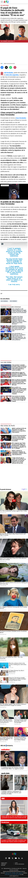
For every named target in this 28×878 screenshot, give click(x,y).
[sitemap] (22, 858)
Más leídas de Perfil (8, 426)
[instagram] (6, 858)
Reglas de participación (19, 864)
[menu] (2, 1)
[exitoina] (14, 750)
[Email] (14, 67)
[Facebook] (9, 858)
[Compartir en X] (6, 67)
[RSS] (19, 858)
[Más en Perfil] (9, 746)
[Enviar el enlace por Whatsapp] (10, 67)
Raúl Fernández (13, 301)
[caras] (14, 799)
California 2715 (8, 873)
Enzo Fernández (21, 118)
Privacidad (3, 865)
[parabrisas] (14, 823)
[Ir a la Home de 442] (6, 2)
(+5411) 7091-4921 (8, 874)
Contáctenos (3, 864)
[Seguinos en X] (12, 858)
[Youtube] (16, 858)
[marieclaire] (14, 774)
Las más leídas (6, 362)
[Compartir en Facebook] (2, 67)
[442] (14, 854)
